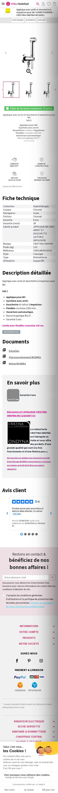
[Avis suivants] (51, 513)
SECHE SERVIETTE (29, 726)
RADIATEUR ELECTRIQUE (29, 721)
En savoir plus (31, 20)
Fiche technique (17, 20)
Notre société (29, 644)
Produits (29, 638)
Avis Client (42, 20)
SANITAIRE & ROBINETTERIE (29, 732)
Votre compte (29, 632)
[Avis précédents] (7, 513)
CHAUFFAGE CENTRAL (29, 737)
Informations (29, 626)
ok (52, 577)
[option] (11, 90)
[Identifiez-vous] (43, 3)
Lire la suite (29, 140)
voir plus (17, 514)
